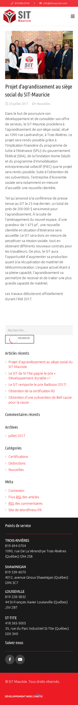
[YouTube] (20, 659)
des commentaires (26, 503)
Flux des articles (24, 497)
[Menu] (72, 16)
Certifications (18, 456)
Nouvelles (43, 103)
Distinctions (17, 463)
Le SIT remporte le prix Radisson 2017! (37, 384)
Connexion (16, 490)
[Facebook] (10, 659)
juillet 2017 (17, 436)
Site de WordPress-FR (25, 510)
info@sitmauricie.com (55, 3)
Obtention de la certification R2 (32, 391)
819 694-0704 (22, 3)
